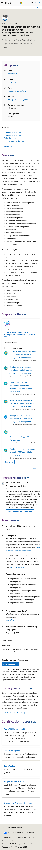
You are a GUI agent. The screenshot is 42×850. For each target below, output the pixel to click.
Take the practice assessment (20, 511)
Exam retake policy (17, 567)
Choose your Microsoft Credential (18, 803)
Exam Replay (9, 766)
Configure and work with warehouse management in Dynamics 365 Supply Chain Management (20, 386)
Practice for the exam (13, 135)
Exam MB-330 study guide (15, 729)
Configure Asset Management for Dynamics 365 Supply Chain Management (23, 452)
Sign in (37, 3)
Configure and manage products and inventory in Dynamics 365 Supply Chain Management (22, 355)
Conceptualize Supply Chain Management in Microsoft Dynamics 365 (19, 334)
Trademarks (6, 847)
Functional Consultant (17, 91)
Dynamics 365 (13, 82)
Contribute (5, 841)
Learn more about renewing (13, 713)
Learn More (11, 620)
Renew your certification (14, 141)
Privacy (14, 841)
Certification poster (12, 750)
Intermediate (13, 74)
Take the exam (10, 138)
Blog (30, 838)
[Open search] (32, 3)
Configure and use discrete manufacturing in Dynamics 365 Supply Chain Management (22, 370)
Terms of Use (28, 844)
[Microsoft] (21, 3)
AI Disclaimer (6, 838)
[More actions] (37, 7)
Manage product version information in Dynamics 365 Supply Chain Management (21, 418)
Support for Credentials (14, 781)
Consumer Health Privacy (11, 844)
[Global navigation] (2, 3)
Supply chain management (19, 99)
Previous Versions (20, 838)
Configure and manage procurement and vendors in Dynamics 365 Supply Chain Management (21, 435)
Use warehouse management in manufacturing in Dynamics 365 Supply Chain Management (22, 403)
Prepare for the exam (13, 132)
